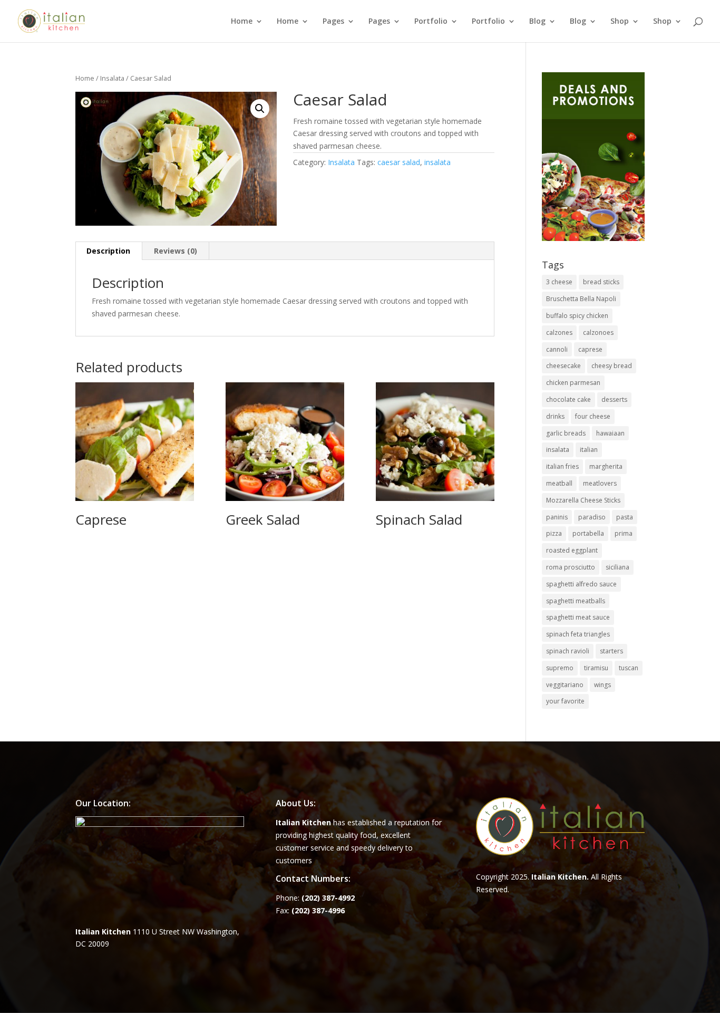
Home (241, 21)
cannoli (557, 349)
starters (611, 651)
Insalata (112, 78)
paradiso (592, 517)
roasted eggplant (572, 550)
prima (624, 533)
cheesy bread (611, 365)
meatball (559, 483)
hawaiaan (610, 433)
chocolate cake (568, 399)
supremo (559, 667)
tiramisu (596, 667)
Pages (333, 21)
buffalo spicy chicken (577, 315)
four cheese (592, 416)
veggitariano (564, 684)
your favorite (565, 701)
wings (602, 684)
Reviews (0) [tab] (175, 251)
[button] (259, 108)
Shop (619, 21)
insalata (437, 162)
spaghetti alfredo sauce (581, 584)
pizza (554, 533)
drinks (555, 416)
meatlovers (600, 483)
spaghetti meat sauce (578, 617)
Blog (537, 21)
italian (589, 449)
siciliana (617, 567)
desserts (614, 399)
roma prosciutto (570, 567)
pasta (624, 517)
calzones (559, 332)
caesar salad (398, 162)
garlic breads (566, 433)
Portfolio (430, 21)
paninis (557, 517)
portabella (588, 533)
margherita (605, 466)
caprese (590, 349)
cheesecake (563, 365)
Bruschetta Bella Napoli (581, 298)
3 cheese (559, 281)
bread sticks (601, 281)
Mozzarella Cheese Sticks (583, 500)
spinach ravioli (567, 651)
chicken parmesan (573, 382)
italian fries (562, 466)
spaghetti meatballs (575, 600)
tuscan (628, 667)
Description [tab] (108, 251)
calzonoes (598, 332)
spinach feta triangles (578, 634)
